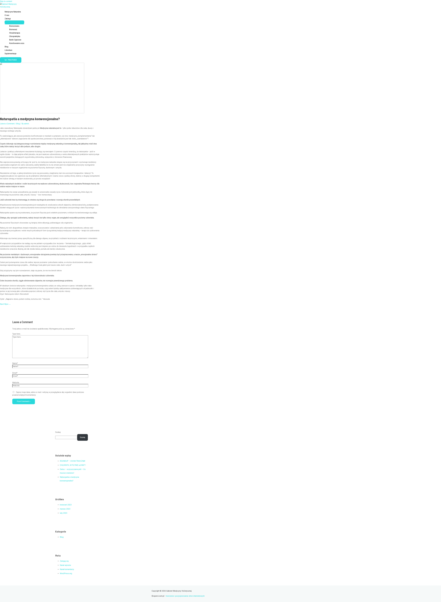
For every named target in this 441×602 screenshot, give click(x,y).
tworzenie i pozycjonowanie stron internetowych (185, 596)
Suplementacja (10, 53)
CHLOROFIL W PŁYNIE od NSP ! (73, 465)
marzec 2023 (65, 509)
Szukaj (58, 432)
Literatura (8, 50)
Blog (6, 47)
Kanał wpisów (65, 565)
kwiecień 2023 (66, 505)
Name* (15, 363)
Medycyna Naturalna (13, 12)
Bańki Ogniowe (15, 40)
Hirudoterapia (14, 33)
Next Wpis (5, 304)
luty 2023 (63, 513)
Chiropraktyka (14, 36)
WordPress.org (66, 573)
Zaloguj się (64, 561)
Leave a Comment (7, 124)
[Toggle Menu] (14, 22)
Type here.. (16, 334)
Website (15, 382)
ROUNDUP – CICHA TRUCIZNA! (72, 461)
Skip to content (6, 1)
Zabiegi (8, 19)
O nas (7, 15)
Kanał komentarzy (67, 569)
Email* (14, 373)
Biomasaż (13, 29)
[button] (10, 60)
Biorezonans (14, 26)
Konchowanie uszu (16, 43)
